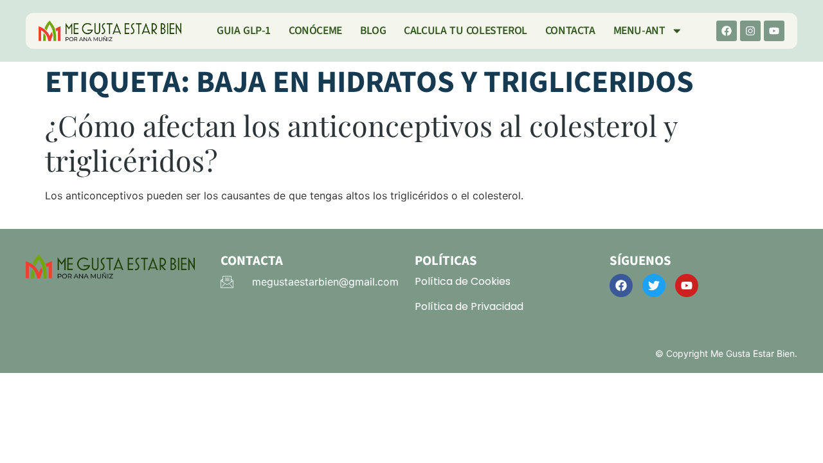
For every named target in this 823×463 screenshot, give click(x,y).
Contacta (570, 31)
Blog (373, 31)
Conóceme (315, 31)
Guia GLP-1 (244, 31)
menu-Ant (639, 31)
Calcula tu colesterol (465, 31)
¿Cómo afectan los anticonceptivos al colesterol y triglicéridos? (361, 142)
